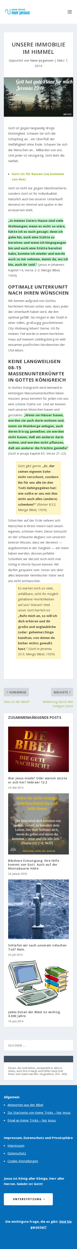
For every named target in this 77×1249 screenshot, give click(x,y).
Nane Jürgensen (41, 60)
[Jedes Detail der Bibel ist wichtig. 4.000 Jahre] (38, 983)
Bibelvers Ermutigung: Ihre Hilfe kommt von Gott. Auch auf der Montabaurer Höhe (33, 864)
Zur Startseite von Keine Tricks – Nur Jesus (39, 1112)
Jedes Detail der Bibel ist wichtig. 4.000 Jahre (34, 1014)
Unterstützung (27, 1199)
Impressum (15, 1145)
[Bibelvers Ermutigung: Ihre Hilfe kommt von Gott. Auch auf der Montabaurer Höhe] (38, 823)
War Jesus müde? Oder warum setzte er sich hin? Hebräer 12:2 (37, 780)
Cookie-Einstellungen (22, 1161)
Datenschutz (16, 1153)
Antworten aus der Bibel (25, 1105)
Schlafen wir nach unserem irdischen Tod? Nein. (37, 947)
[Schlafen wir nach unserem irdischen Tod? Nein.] (38, 909)
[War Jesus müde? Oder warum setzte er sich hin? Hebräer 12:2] (38, 749)
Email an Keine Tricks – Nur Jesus (31, 1120)
